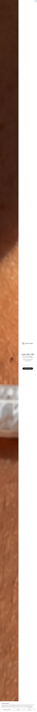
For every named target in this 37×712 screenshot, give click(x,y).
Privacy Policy (30, 706)
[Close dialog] (36, 1)
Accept (18, 709)
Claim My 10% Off (27, 368)
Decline (29, 709)
